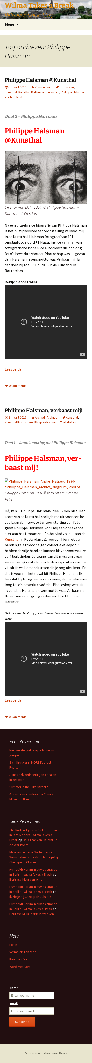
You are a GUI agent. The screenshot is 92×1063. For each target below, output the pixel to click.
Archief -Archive (46, 417)
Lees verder (16, 369)
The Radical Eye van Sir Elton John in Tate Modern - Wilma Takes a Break (33, 835)
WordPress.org (20, 966)
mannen (53, 92)
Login (13, 944)
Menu (9, 24)
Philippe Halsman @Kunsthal (40, 80)
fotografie (66, 87)
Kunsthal (11, 92)
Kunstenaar (43, 87)
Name (13, 988)
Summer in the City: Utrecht (28, 787)
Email (13, 1003)
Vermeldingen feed (23, 952)
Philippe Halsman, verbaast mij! (44, 410)
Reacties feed (19, 959)
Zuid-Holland (13, 97)
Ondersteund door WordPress (46, 1053)
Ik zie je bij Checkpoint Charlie (30, 896)
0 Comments (18, 386)
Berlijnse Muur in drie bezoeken (31, 914)
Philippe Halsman (73, 92)
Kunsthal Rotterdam (32, 92)
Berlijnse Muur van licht (25, 879)
